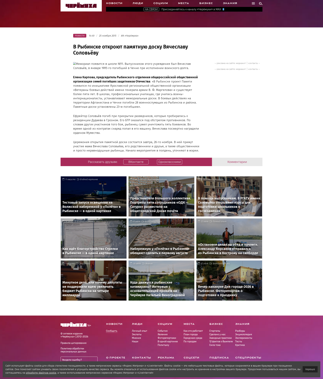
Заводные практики (157, 179)
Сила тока (215, 345)
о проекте (115, 358)
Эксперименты (243, 338)
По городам (190, 341)
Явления (163, 334)
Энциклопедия (243, 334)
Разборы (219, 179)
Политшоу (84, 263)
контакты (253, 63)
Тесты (238, 341)
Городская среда (193, 338)
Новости (114, 3)
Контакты (141, 358)
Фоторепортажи (153, 221)
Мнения (148, 263)
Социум (160, 3)
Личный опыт (219, 221)
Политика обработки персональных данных (73, 350)
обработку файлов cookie (41, 372)
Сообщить (111, 331)
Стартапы (214, 331)
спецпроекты (248, 358)
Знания (230, 3)
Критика (240, 345)
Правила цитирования (73, 343)
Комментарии (237, 162)
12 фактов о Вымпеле (221, 341)
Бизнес (206, 3)
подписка (219, 358)
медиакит (241, 63)
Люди (138, 3)
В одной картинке (89, 179)
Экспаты (136, 334)
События (163, 331)
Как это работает (193, 331)
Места (183, 3)
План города (191, 334)
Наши (135, 341)
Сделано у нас (217, 334)
